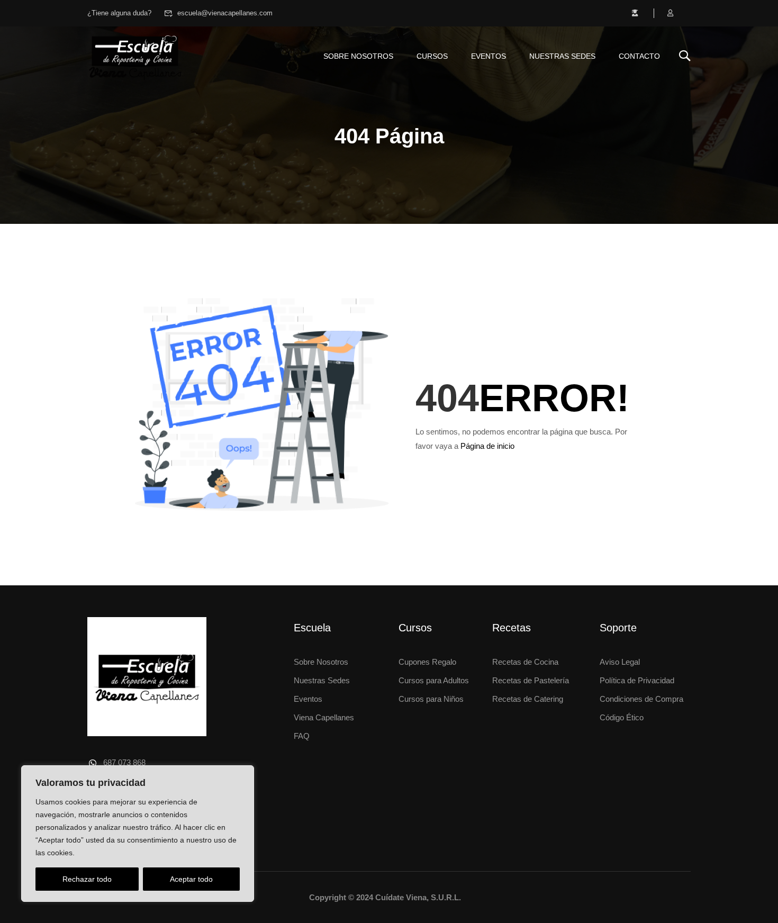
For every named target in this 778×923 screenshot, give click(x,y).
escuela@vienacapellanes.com (225, 13)
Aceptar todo (191, 879)
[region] (137, 833)
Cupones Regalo (427, 661)
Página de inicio (487, 445)
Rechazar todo (87, 879)
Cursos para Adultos (434, 680)
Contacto (639, 56)
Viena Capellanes (324, 717)
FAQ (302, 735)
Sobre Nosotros (321, 661)
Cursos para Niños (431, 698)
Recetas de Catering (527, 698)
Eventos (488, 56)
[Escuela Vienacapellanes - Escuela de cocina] (135, 56)
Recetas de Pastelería (530, 680)
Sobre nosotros (358, 56)
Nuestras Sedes (562, 56)
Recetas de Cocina (525, 661)
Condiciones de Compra (641, 698)
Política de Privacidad (637, 680)
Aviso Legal (620, 661)
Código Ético (622, 717)
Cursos (432, 56)
